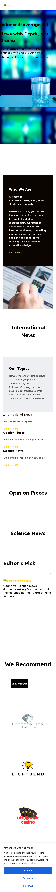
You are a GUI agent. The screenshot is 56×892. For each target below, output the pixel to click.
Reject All (28, 886)
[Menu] (51, 5)
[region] (28, 867)
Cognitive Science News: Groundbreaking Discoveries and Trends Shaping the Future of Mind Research (27, 591)
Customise (28, 878)
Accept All (28, 870)
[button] (50, 573)
